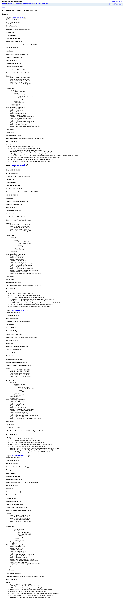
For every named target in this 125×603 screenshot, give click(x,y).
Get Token (119, 1)
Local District (17, 18)
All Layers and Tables (41, 3)
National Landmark (20, 456)
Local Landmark (18, 165)
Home (4, 3)
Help (110, 4)
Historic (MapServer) (27, 3)
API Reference (117, 4)
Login (113, 1)
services (9, 3)
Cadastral (17, 3)
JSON (3, 7)
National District (18, 310)
